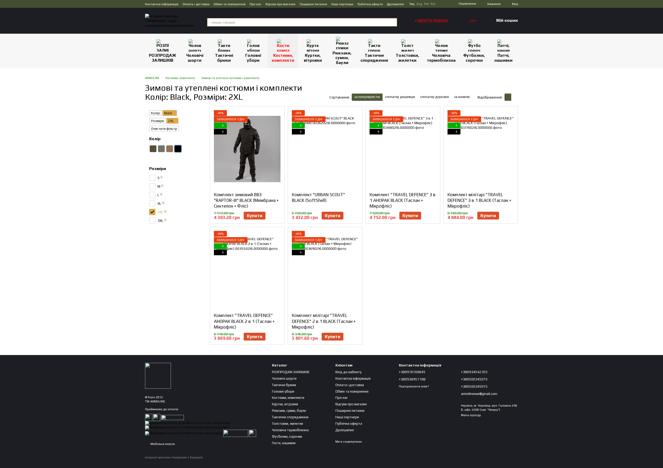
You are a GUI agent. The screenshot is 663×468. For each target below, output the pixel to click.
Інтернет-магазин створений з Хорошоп (174, 457)
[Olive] (153, 149)
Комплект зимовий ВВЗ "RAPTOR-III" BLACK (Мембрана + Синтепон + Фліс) (246, 200)
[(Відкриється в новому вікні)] (235, 433)
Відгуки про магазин (280, 4)
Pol (426, 3)
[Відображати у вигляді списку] (514, 97)
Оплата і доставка (196, 4)
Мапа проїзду (471, 415)
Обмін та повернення (230, 4)
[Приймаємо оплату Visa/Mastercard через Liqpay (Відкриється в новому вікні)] (183, 433)
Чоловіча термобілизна (441, 57)
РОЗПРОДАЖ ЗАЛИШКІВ (162, 57)
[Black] (178, 149)
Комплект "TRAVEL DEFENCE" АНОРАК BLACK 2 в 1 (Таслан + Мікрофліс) (244, 321)
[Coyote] (170, 149)
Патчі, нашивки (503, 57)
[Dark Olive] (161, 149)
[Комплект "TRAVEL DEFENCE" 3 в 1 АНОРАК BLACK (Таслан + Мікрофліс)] (403, 149)
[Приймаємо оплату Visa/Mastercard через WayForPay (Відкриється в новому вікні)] (187, 423)
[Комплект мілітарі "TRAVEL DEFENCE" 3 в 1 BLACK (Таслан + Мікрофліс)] (481, 149)
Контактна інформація (161, 4)
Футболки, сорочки (474, 57)
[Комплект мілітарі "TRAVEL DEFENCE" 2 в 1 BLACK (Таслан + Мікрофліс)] (325, 270)
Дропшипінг (395, 4)
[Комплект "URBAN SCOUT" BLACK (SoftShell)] (325, 149)
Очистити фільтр (164, 129)
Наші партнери (342, 4)
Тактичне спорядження (374, 57)
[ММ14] (186, 149)
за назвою (462, 97)
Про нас (255, 4)
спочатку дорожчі (434, 97)
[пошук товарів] (393, 22)
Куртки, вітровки (313, 57)
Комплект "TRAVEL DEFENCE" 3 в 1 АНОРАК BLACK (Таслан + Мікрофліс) (403, 200)
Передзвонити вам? (414, 386)
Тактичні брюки (224, 57)
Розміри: (157, 121)
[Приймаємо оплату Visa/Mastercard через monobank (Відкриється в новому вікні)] (186, 427)
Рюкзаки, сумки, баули (342, 58)
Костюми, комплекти (283, 57)
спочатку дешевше (400, 97)
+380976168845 (431, 20)
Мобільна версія (162, 444)
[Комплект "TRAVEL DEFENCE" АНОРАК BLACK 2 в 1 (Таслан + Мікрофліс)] (247, 270)
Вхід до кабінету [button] (348, 372)
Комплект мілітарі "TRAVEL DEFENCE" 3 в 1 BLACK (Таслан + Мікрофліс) (479, 200)
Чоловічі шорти (194, 57)
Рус (433, 3)
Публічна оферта (370, 4)
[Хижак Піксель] (161, 157)
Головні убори (253, 57)
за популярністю (367, 97)
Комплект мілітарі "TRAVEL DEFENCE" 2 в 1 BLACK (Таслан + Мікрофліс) (324, 321)
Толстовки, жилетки (407, 57)
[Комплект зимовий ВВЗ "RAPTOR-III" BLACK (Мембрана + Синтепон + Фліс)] (247, 149)
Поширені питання (313, 4)
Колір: (156, 113)
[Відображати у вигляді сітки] (508, 97)
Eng (419, 3)
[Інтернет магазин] (158, 375)
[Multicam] (153, 157)
